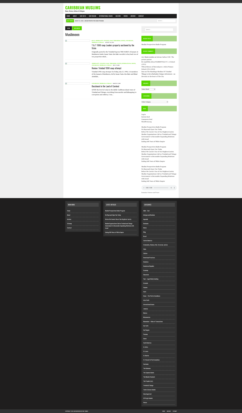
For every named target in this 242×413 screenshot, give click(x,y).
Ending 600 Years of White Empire (153, 141)
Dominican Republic (148, 266)
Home (68, 16)
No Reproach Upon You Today (151, 129)
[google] (171, 1)
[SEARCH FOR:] (166, 20)
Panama (145, 334)
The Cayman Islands (148, 373)
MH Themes (85, 411)
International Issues (106, 16)
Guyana (145, 287)
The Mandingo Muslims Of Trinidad (159, 72)
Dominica (145, 262)
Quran (145, 338)
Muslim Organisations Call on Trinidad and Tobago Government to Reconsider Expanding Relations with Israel (158, 136)
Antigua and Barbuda (149, 215)
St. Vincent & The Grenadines (151, 360)
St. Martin (146, 355)
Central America (147, 240)
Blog (93, 40)
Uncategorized (147, 394)
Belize (145, 228)
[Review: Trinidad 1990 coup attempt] (77, 75)
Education (146, 275)
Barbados (145, 223)
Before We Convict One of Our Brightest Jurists (157, 132)
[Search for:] (159, 29)
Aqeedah (145, 219)
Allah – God (146, 211)
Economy (145, 270)
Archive (133, 16)
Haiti (144, 292)
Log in (143, 114)
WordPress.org (146, 122)
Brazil (144, 236)
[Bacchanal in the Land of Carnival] (77, 95)
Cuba (144, 249)
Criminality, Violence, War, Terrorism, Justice (110, 40)
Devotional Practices (149, 257)
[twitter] (168, 1)
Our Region (92, 16)
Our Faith (83, 16)
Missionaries (146, 317)
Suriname (146, 364)
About (75, 16)
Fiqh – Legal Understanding (150, 279)
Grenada (145, 283)
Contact (141, 16)
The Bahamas (147, 368)
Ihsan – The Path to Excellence (151, 296)
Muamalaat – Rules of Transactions (153, 321)
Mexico (145, 313)
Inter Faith (146, 300)
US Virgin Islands (148, 398)
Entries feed (145, 117)
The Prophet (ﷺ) (148, 381)
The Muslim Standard (149, 377)
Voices (126, 16)
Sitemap (69, 223)
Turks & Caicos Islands (149, 390)
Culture (118, 16)
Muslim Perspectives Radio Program (153, 44)
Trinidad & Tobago (98, 42)
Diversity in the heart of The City (152, 76)
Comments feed (146, 119)
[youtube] (175, 1)
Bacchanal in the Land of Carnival (105, 86)
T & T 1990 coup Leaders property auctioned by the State (113, 46)
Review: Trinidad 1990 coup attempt (106, 68)
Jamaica (145, 309)
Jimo (143, 72)
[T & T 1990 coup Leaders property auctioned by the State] (77, 52)
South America (147, 343)
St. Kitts (145, 347)
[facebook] (165, 1)
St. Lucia (145, 351)
